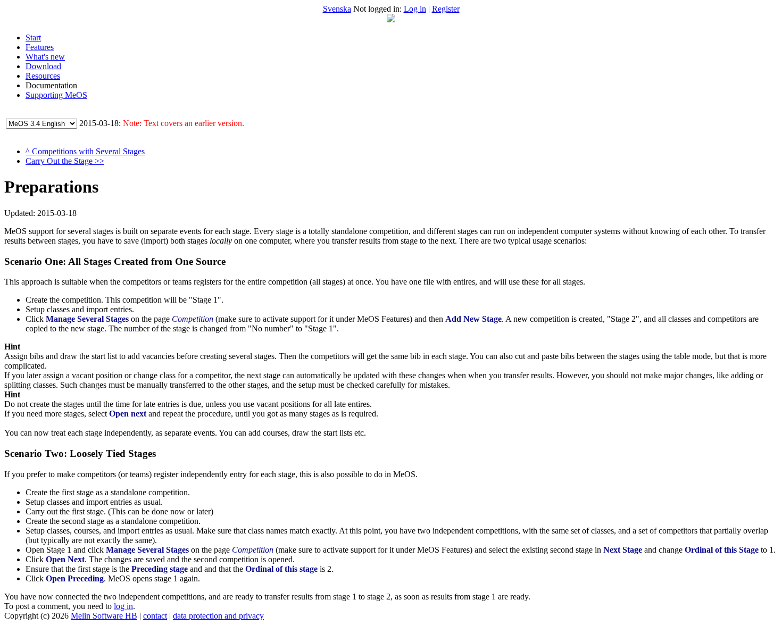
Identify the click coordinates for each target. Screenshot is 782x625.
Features (40, 47)
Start (33, 37)
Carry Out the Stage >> (65, 160)
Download (43, 66)
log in (123, 606)
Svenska (337, 8)
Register (446, 8)
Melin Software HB (104, 615)
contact (155, 615)
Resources (43, 75)
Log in (415, 8)
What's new (45, 56)
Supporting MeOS (56, 94)
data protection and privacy (218, 615)
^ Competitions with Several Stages (85, 151)
